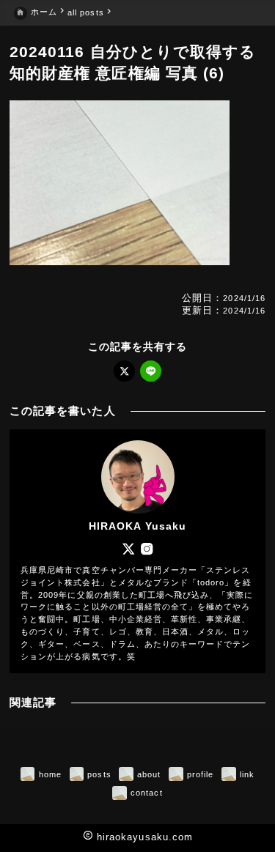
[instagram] (146, 548)
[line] (150, 371)
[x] (124, 371)
